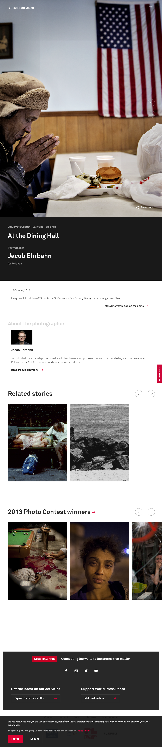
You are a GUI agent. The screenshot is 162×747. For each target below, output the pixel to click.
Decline (34, 739)
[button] (138, 393)
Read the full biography (24, 370)
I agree (15, 739)
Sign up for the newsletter (29, 698)
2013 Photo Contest (23, 8)
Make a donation (94, 698)
